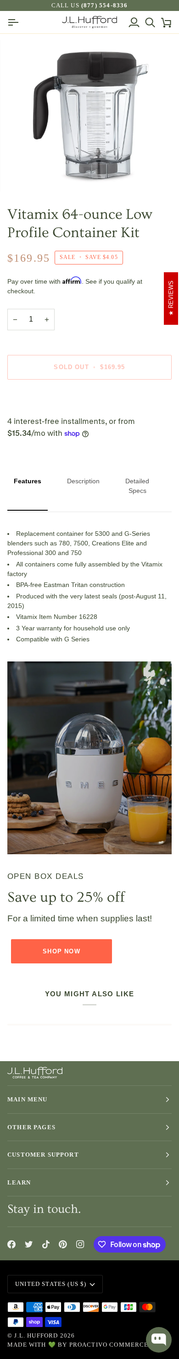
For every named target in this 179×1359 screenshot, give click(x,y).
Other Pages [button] (31, 1127)
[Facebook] (11, 1244)
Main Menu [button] (27, 1099)
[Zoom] (30, 174)
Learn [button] (19, 1182)
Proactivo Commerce (109, 1344)
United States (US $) (50, 1283)
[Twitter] (29, 1244)
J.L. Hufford (36, 1335)
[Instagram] (80, 1244)
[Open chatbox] (159, 1340)
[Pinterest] (63, 1244)
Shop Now (61, 951)
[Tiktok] (46, 1244)
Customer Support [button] (43, 1154)
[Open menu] (15, 22)
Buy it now (89, 398)
